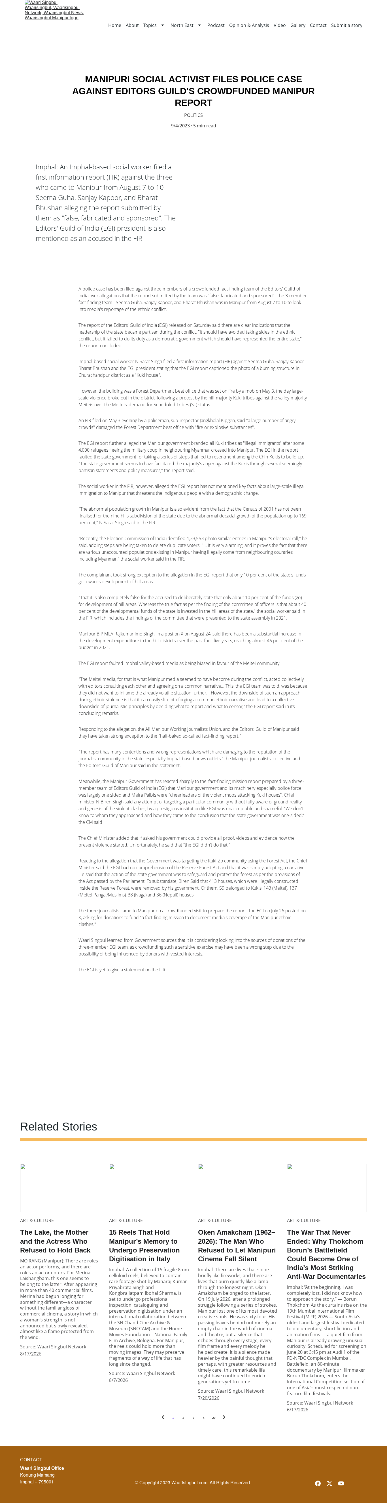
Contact (318, 25)
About (132, 25)
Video (280, 25)
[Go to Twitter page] (329, 1483)
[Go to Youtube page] (341, 1483)
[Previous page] (163, 1418)
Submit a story (346, 25)
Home (114, 25)
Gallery (297, 25)
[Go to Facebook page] (318, 1483)
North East (182, 25)
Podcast (216, 25)
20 (214, 1417)
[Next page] (224, 1418)
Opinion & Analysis (249, 25)
